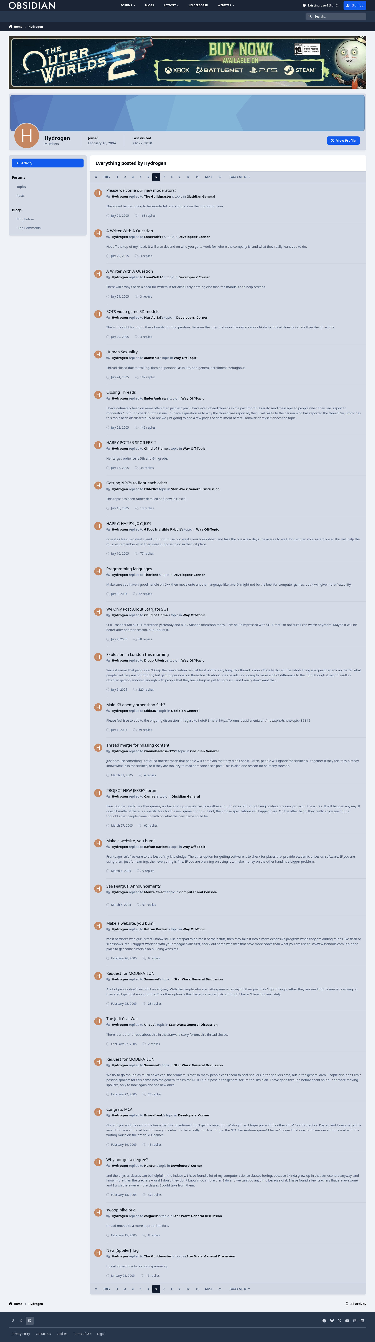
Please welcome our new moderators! (141, 190)
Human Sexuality (122, 351)
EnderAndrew (155, 398)
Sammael (151, 979)
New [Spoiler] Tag (122, 1250)
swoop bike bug (121, 1210)
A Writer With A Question (129, 230)
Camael (150, 796)
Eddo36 (150, 489)
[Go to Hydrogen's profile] (98, 193)
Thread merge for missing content (137, 745)
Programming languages (129, 568)
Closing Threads (121, 392)
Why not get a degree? (127, 1159)
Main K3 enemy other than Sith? (135, 704)
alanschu (151, 358)
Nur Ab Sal (152, 317)
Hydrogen (120, 196)
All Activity (24, 163)
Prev (107, 177)
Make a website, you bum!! (131, 840)
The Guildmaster (158, 196)
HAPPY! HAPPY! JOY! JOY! (128, 523)
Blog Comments (28, 228)
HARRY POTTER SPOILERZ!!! (131, 442)
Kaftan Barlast (156, 846)
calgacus (151, 1216)
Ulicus (149, 1024)
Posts (20, 195)
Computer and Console (198, 892)
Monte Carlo (154, 892)
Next (208, 177)
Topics (21, 186)
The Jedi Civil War (122, 1018)
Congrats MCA (119, 1109)
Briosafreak (153, 1115)
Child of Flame (156, 448)
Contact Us (43, 1334)
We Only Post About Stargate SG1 (137, 609)
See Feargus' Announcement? (133, 886)
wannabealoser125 (159, 751)
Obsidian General (201, 196)
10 (187, 177)
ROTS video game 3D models (132, 311)
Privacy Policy (21, 1334)
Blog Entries (25, 219)
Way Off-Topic (185, 358)
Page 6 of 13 (238, 177)
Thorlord (151, 574)
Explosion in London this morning (137, 654)
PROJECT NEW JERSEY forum (132, 790)
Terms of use (82, 1334)
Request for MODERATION (130, 973)
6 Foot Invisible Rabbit (162, 529)
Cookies (62, 1334)
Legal (100, 1334)
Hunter (150, 1165)
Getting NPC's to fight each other (136, 482)
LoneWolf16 (153, 236)
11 (197, 177)
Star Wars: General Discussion (195, 489)
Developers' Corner (194, 236)
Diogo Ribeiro (155, 660)
